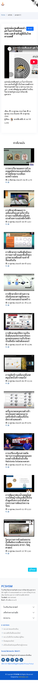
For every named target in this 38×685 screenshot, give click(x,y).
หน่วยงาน (6, 618)
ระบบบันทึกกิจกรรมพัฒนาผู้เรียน (13, 637)
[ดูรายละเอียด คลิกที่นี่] (19, 156)
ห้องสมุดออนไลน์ (8, 641)
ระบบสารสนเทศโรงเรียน (10, 629)
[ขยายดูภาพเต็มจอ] (6, 182)
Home (3, 15)
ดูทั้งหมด (32, 570)
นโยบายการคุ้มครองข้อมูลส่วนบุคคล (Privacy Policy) (17, 664)
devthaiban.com (23, 677)
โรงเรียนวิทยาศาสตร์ (10, 607)
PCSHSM (19, 4)
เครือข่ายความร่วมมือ (10, 612)
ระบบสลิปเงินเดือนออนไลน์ (11, 633)
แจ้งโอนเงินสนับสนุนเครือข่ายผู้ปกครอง (15, 645)
